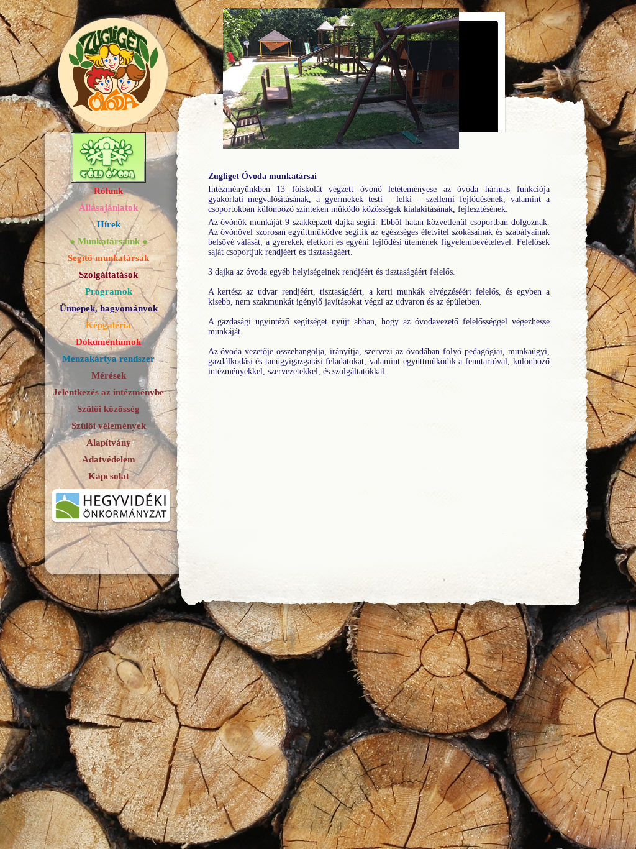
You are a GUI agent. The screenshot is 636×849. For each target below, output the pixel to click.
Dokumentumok (108, 342)
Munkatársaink (109, 241)
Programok (108, 291)
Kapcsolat (108, 476)
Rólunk (108, 191)
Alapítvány (108, 442)
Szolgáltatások (108, 275)
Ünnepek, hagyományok (109, 308)
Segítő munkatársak (108, 258)
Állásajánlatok (108, 208)
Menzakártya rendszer (108, 359)
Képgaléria (108, 325)
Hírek (108, 224)
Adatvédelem (108, 459)
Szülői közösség (108, 409)
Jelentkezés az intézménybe (108, 392)
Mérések (108, 375)
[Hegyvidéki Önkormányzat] (111, 526)
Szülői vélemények (108, 426)
